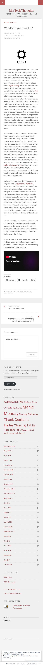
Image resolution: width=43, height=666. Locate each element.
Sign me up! (10, 384)
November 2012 (9, 531)
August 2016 (8, 451)
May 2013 (7, 512)
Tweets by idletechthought (13, 593)
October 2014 (8, 474)
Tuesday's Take (12, 429)
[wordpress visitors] (7, 621)
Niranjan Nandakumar (15, 35)
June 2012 (7, 546)
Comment (31, 354)
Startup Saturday (28, 414)
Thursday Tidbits (24, 425)
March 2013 (8, 522)
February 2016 (8, 465)
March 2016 (8, 460)
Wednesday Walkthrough (14, 433)
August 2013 (8, 498)
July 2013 (7, 503)
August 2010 (8, 555)
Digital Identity (14, 86)
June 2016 (7, 455)
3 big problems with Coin (23, 184)
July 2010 (7, 560)
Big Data (27, 402)
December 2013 (9, 489)
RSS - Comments (9, 582)
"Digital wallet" (12, 292)
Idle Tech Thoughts (21, 10)
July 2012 (7, 541)
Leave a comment (13, 38)
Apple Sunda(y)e (13, 401)
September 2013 (9, 493)
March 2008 (8, 565)
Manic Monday (10, 22)
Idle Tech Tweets (12, 590)
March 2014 (8, 479)
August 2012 (8, 536)
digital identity (17, 408)
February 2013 (8, 527)
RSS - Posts (8, 577)
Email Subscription (13, 367)
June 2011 (7, 550)
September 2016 (9, 446)
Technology (8, 294)
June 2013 (7, 508)
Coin (36, 91)
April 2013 (7, 517)
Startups (27, 292)
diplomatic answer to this (13, 165)
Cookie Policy (7, 658)
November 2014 (9, 470)
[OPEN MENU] (2, 2)
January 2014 (8, 484)
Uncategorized (27, 430)
